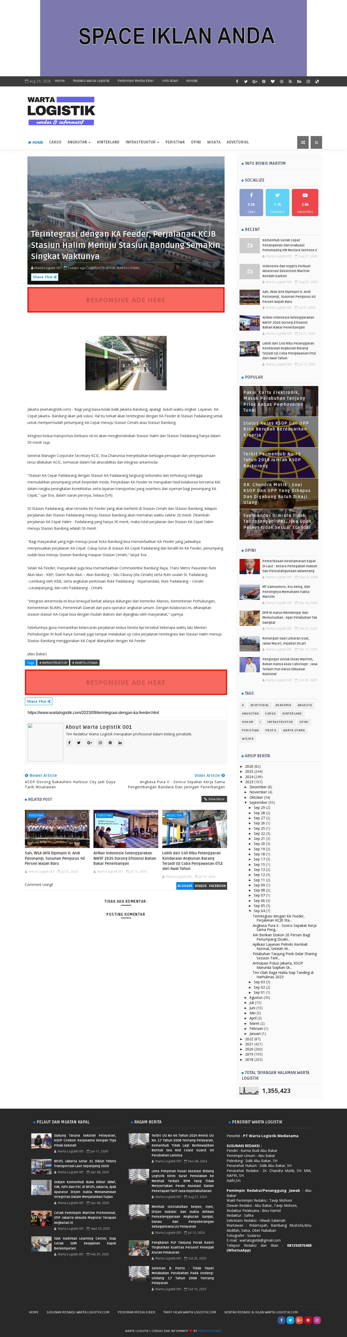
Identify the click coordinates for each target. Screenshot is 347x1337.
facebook (217, 886)
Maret (254, 1023)
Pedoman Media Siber (136, 81)
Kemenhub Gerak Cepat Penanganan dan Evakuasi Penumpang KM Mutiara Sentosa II (289, 245)
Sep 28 (260, 812)
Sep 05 (260, 905)
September (259, 802)
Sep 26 (260, 823)
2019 (249, 1054)
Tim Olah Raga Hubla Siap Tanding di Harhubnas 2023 (283, 974)
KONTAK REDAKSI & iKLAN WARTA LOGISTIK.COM (261, 1312)
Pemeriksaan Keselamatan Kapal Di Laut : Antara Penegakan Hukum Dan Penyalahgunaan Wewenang (289, 566)
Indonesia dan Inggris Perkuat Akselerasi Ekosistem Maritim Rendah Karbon (286, 271)
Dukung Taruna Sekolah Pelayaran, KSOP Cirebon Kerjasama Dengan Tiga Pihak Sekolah (85, 1141)
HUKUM (248, 722)
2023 (249, 781)
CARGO (55, 142)
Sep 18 (260, 854)
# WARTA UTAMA (85, 662)
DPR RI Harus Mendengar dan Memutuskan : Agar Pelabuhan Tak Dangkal (289, 618)
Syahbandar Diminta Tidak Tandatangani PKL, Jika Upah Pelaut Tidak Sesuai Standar (277, 521)
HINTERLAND (108, 142)
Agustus (256, 997)
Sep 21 (260, 838)
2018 (249, 1059)
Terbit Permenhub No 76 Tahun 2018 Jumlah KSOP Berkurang (272, 460)
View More (216, 799)
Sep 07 (260, 895)
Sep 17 (260, 859)
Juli (252, 1002)
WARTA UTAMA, (128, 267)
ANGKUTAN (77, 142)
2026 (249, 766)
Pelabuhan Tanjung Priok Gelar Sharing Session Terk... (285, 955)
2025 (249, 771)
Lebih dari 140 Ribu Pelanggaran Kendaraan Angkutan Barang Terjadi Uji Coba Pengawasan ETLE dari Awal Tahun (192, 861)
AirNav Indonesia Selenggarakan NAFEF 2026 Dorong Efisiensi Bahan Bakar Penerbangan (124, 858)
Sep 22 (260, 833)
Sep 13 (260, 869)
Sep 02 (260, 987)
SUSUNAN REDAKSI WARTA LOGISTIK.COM (78, 1312)
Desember (258, 786)
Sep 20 (260, 843)
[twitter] (246, 81)
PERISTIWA (175, 142)
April (253, 1018)
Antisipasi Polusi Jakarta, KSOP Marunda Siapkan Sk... (278, 965)
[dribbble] (281, 81)
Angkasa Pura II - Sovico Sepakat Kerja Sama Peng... (285, 927)
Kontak (192, 81)
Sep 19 (260, 848)
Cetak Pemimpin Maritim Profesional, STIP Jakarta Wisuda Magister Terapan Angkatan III (85, 1218)
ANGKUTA (305, 705)
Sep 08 (260, 890)
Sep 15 (260, 864)
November (258, 792)
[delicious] (317, 81)
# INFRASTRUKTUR (53, 662)
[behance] (299, 81)
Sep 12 (260, 874)
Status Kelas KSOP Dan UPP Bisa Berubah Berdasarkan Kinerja (276, 429)
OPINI (196, 142)
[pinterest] (263, 81)
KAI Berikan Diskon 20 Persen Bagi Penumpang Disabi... (281, 937)
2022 (249, 1038)
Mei (253, 1013)
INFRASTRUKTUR (141, 142)
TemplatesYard (210, 1331)
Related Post (40, 799)
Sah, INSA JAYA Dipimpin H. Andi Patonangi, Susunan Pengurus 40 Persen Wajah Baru (55, 858)
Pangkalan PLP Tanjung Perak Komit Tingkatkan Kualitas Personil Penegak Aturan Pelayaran (183, 1248)
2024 (249, 776)
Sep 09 (260, 885)
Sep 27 (260, 817)
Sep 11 (260, 880)
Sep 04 (260, 910)
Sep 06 (260, 900)
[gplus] (255, 81)
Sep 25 (260, 828)
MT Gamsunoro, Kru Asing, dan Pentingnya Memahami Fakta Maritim (286, 592)
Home (60, 81)
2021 (249, 1044)
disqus (201, 886)
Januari (255, 1033)
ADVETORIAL (238, 142)
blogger (185, 886)
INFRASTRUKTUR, (103, 267)
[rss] (290, 81)
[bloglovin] (272, 81)
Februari (256, 1028)
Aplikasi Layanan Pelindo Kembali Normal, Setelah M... (280, 946)
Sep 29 (260, 807)
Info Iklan (170, 81)
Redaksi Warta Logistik (91, 81)
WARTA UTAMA (294, 730)
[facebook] (237, 81)
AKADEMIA (283, 705)
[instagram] (308, 81)
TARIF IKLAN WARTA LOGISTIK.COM (189, 1312)
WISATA (214, 142)
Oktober (256, 797)
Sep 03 (260, 981)
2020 (249, 1049)
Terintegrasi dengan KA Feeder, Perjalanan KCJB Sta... (279, 918)
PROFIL (271, 730)
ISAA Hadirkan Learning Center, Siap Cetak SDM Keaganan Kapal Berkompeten (85, 1244)
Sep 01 (260, 992)
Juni (252, 1007)
